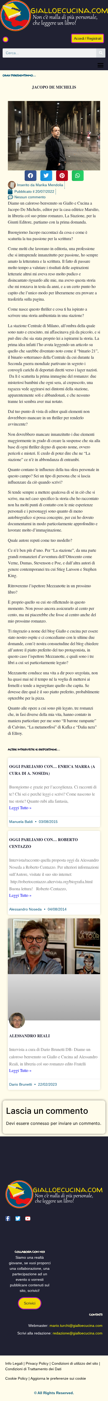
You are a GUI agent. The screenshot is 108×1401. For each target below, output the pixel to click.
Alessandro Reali (29, 1036)
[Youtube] (27, 1218)
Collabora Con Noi (30, 1252)
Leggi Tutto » (20, 807)
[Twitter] (17, 1218)
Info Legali (14, 1363)
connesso (39, 1123)
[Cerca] (100, 53)
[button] (5, 39)
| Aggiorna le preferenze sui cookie (57, 1378)
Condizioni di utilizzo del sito (75, 1363)
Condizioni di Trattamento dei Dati (33, 1369)
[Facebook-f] (8, 1218)
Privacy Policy (37, 1363)
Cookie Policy (16, 1378)
